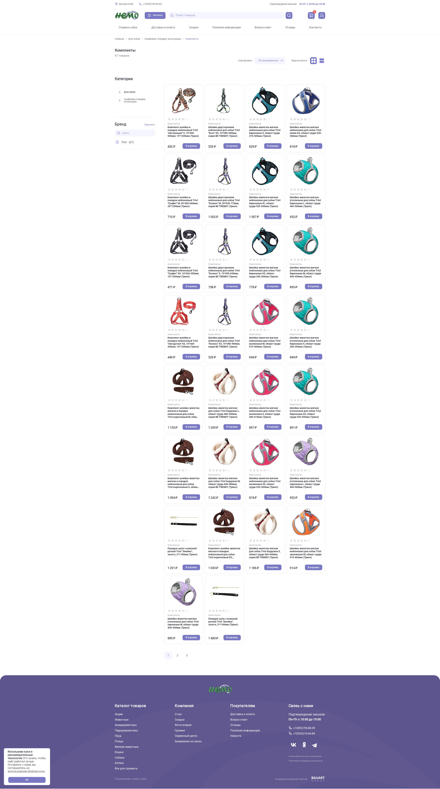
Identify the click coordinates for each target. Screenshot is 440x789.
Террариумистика (126, 730)
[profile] (321, 15)
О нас (178, 714)
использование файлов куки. (26, 771)
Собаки (119, 757)
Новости (235, 735)
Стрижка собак (128, 27)
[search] (289, 15)
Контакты (315, 27)
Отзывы (290, 27)
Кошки (119, 752)
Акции (119, 714)
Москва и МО (126, 4)
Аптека (119, 763)
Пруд (118, 735)
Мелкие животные (126, 746)
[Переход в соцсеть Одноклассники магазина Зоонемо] (304, 748)
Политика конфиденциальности (306, 761)
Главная (119, 38)
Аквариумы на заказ (188, 741)
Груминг (180, 730)
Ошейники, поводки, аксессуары (163, 38)
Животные (121, 719)
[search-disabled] (172, 15)
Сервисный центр (186, 735)
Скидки (193, 27)
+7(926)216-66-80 (304, 733)
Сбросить (149, 124)
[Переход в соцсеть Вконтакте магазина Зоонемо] (294, 748)
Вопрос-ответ (263, 27)
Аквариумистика (126, 725)
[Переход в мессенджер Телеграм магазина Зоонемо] (315, 748)
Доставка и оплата (163, 27)
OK (27, 779)
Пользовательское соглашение (305, 756)
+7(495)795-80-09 (152, 4)
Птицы (119, 741)
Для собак (134, 38)
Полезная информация (226, 27)
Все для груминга (126, 768)
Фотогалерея (183, 725)
